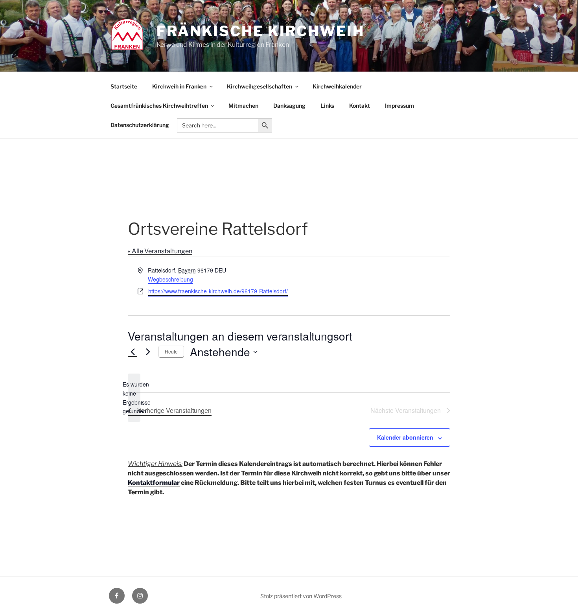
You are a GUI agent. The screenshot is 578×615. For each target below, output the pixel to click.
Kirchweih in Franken (179, 86)
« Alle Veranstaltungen (160, 251)
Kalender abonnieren (405, 437)
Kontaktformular (154, 482)
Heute (171, 351)
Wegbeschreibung (170, 279)
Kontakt (359, 105)
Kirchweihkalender (337, 86)
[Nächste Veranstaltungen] (148, 352)
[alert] (134, 398)
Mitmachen (243, 105)
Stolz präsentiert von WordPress (301, 596)
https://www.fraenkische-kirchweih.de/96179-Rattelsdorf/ (218, 291)
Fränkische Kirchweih (260, 31)
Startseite (123, 86)
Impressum (399, 105)
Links (327, 105)
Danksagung (289, 105)
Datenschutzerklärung (139, 125)
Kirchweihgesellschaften (259, 86)
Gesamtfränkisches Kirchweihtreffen (159, 105)
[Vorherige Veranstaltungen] (132, 352)
